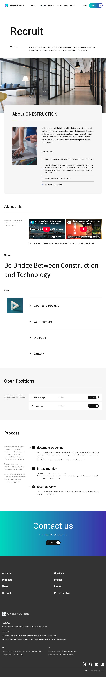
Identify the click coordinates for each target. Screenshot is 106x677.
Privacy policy (62, 593)
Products (51, 5)
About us (34, 5)
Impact (59, 5)
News (66, 5)
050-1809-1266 (36, 651)
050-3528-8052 (18, 654)
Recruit (72, 5)
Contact (6, 593)
